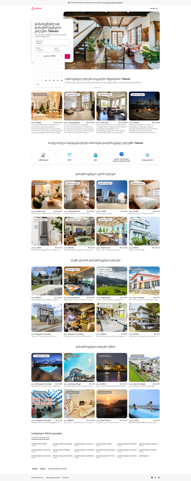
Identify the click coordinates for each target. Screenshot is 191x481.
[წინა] (91, 87)
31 (38, 84)
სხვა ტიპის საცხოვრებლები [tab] (40, 438)
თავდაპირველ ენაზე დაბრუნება (112, 2)
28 (53, 80)
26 (46, 80)
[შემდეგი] (99, 87)
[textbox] (43, 50)
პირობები (65, 478)
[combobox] (52, 43)
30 (61, 80)
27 (49, 80)
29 (57, 80)
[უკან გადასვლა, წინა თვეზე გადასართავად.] (38, 56)
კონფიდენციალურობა (53, 478)
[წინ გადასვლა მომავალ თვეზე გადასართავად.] (61, 56)
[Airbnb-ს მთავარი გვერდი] (36, 8)
